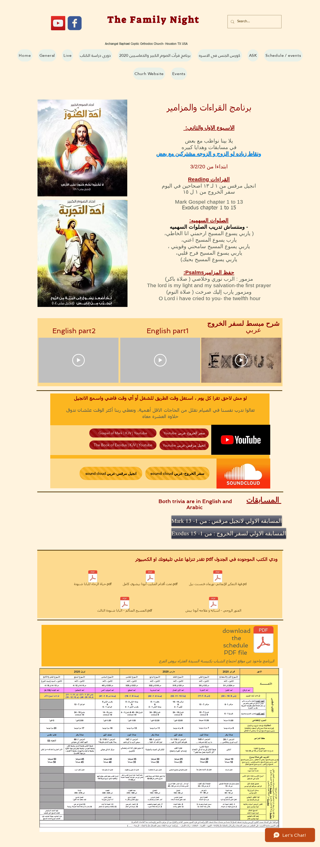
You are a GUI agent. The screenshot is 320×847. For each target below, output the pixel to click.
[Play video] (78, 360)
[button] (155, 55)
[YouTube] (58, 23)
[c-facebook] (75, 23)
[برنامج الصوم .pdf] (263, 640)
